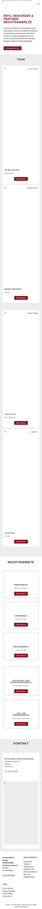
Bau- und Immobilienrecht (21, 714)
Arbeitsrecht (28, 861)
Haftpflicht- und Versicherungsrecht (21, 681)
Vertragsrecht (21, 647)
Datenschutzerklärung (21, 906)
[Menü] (38, 4)
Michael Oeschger (12, 289)
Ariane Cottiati (7, 893)
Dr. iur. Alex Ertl (8, 888)
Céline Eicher (7, 896)
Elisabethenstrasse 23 (10, 865)
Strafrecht (27, 864)
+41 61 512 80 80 (9, 875)
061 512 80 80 (13, 771)
